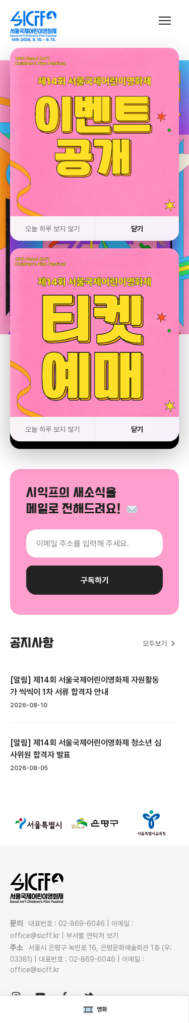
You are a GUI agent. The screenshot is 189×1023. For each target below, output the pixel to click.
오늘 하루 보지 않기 (52, 229)
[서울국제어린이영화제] (33, 26)
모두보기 (155, 643)
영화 (102, 1009)
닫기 (137, 229)
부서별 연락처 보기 (92, 936)
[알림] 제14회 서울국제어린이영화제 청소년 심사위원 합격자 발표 (85, 749)
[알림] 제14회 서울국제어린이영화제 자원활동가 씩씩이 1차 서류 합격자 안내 (84, 686)
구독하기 (95, 580)
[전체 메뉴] (169, 20)
